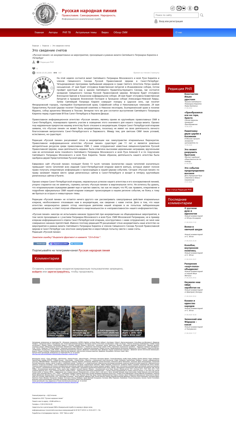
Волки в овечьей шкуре (193, 228)
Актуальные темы (86, 32)
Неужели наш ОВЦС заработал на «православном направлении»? (193, 285)
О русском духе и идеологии (190, 211)
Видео (105, 32)
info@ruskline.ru (54, 401)
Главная (39, 32)
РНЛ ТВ (67, 32)
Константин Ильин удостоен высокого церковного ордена (191, 97)
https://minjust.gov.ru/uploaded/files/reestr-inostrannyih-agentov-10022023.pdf (55, 382)
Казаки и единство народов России (189, 303)
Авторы (53, 32)
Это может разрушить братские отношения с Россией (191, 152)
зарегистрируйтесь (59, 271)
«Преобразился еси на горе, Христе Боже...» (193, 115)
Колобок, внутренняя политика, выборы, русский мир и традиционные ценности (193, 248)
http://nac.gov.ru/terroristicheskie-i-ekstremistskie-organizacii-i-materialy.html (55, 354)
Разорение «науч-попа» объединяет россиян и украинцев (191, 266)
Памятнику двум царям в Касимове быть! (192, 134)
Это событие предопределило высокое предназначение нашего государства (194, 171)
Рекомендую (41, 243)
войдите (37, 271)
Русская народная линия (94, 250)
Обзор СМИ (120, 32)
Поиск (202, 15)
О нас (179, 32)
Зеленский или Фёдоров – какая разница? (193, 322)
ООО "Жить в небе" (67, 413)
